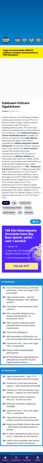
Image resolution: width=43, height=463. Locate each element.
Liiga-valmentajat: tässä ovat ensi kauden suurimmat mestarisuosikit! (22, 418)
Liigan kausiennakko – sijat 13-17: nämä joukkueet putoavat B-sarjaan (22, 377)
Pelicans (28, 208)
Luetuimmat (10, 370)
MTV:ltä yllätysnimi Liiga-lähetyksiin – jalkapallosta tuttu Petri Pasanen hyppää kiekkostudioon (23, 360)
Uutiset (5, 111)
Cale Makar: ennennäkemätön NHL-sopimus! (22, 307)
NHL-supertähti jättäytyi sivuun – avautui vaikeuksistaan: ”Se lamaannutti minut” (21, 316)
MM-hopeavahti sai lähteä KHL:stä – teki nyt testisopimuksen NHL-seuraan (23, 337)
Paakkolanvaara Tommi (12, 208)
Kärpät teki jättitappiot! (16, 332)
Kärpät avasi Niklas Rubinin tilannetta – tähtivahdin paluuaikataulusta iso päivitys (23, 427)
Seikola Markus (9, 212)
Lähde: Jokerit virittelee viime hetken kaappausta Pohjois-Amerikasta (22, 441)
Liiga (14, 203)
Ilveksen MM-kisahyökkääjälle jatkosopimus (19, 351)
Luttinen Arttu (25, 203)
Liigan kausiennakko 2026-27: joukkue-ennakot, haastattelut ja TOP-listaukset (20, 52)
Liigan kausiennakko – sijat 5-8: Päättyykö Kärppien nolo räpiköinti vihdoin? (22, 300)
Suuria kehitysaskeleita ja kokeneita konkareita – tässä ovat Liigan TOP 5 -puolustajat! (23, 290)
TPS (20, 212)
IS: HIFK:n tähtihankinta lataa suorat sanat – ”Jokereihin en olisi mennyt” (22, 435)
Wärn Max (29, 212)
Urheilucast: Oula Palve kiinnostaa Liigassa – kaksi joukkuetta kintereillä (23, 384)
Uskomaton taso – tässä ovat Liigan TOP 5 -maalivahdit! (22, 344)
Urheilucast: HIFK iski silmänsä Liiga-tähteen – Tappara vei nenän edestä (22, 391)
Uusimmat (9, 281)
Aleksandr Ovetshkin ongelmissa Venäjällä (21, 405)
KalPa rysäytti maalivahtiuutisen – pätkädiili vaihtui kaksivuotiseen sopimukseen (21, 325)
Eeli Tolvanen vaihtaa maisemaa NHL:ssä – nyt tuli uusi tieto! (20, 398)
